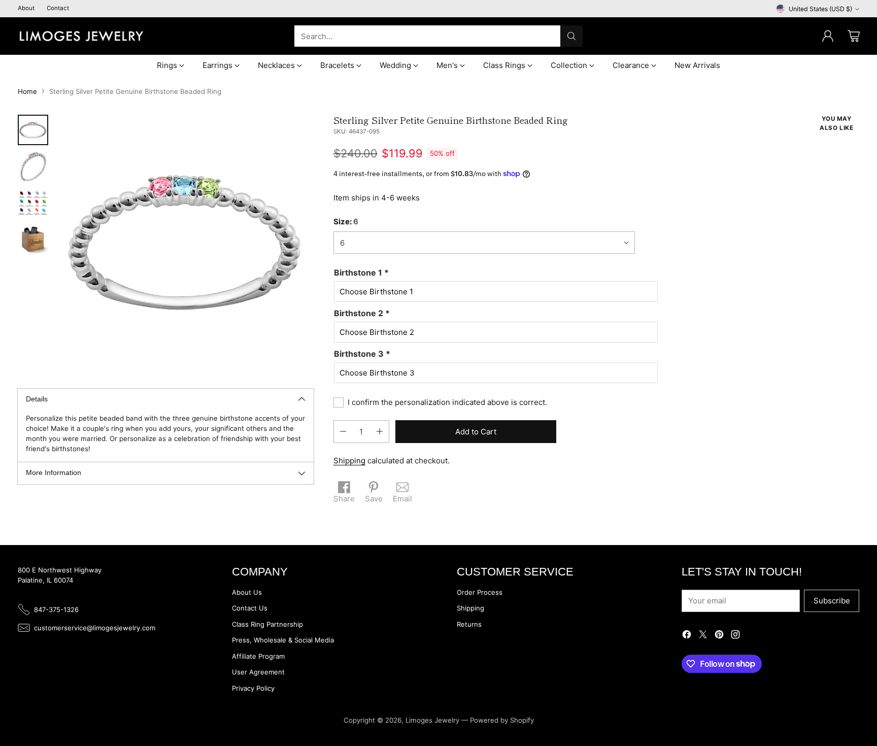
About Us (247, 592)
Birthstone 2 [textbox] (362, 313)
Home (27, 91)
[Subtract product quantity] (343, 432)
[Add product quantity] (379, 432)
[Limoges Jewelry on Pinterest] (719, 636)
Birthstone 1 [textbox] (361, 272)
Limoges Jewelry (432, 720)
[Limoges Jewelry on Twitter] (703, 636)
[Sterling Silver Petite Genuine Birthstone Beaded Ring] (186, 242)
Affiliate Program (258, 656)
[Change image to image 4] (33, 239)
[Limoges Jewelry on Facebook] (687, 636)
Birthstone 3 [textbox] (362, 354)
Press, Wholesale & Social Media (283, 640)
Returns (469, 624)
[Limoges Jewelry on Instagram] (735, 636)
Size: (345, 221)
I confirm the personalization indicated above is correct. (447, 402)
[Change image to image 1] (33, 130)
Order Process (479, 592)
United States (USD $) (820, 9)
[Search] (571, 36)
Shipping (349, 460)
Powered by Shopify (502, 720)
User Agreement (258, 672)
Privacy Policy (253, 688)
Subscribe (832, 600)
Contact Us (249, 608)
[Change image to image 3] (33, 203)
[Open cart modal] (853, 36)
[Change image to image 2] (33, 166)
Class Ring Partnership (267, 624)
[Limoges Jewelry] (81, 36)
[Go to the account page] (827, 36)
